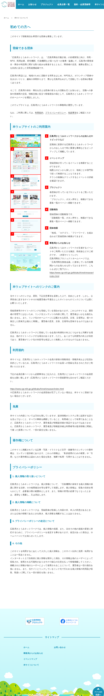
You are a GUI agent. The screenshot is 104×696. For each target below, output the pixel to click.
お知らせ (32, 4)
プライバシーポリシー (55, 113)
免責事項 (72, 113)
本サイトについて (31, 665)
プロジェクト (47, 4)
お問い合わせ (60, 647)
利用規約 (39, 113)
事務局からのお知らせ (33, 653)
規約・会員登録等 (82, 4)
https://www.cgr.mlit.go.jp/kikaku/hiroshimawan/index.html (37, 389)
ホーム (21, 4)
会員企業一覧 (63, 4)
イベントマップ (30, 659)
